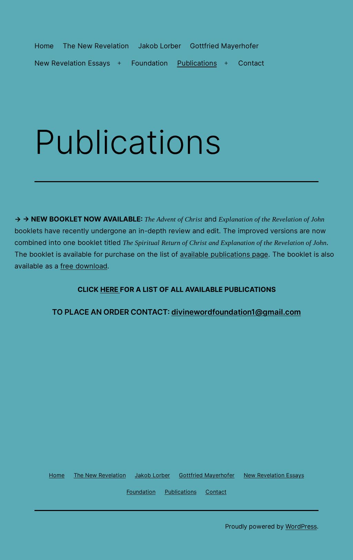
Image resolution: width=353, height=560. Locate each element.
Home (44, 46)
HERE (110, 289)
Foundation (149, 63)
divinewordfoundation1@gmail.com (236, 311)
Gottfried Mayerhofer (224, 46)
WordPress (301, 526)
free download (83, 266)
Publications (197, 63)
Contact (251, 63)
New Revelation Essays (72, 63)
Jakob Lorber (159, 46)
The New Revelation (96, 46)
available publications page (224, 254)
